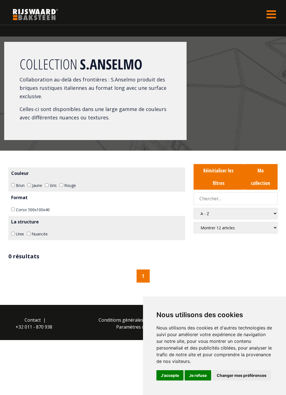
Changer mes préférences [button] (241, 375)
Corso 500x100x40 (32, 209)
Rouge (69, 185)
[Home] (31, 14)
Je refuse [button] (198, 375)
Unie (19, 234)
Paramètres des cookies (141, 327)
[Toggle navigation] (271, 14)
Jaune (36, 185)
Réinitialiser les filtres (218, 176)
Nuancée (39, 234)
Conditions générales (121, 320)
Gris (53, 185)
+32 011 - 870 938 (34, 327)
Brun (20, 185)
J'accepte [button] (170, 375)
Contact (33, 320)
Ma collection (260, 176)
